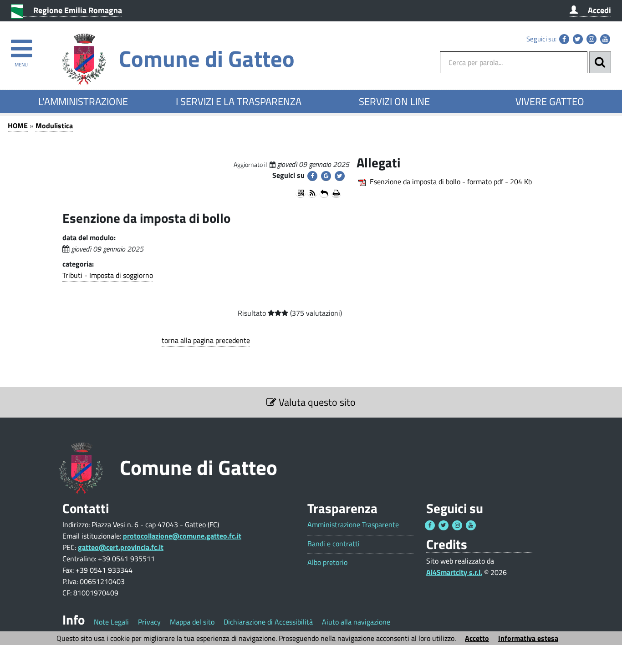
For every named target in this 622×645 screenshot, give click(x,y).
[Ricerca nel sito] (600, 62)
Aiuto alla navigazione (356, 621)
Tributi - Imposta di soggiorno (107, 275)
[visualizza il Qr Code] (301, 193)
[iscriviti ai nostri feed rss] (312, 193)
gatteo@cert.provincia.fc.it (120, 547)
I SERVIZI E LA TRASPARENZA (238, 101)
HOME (18, 125)
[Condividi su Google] (326, 176)
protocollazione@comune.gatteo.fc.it (182, 535)
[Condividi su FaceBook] (312, 176)
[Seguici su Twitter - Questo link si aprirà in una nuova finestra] (578, 39)
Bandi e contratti (333, 543)
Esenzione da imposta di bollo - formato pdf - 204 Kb (451, 181)
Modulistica (54, 125)
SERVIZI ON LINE (394, 101)
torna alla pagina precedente (206, 340)
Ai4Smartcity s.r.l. (454, 572)
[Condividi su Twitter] (340, 176)
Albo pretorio (327, 562)
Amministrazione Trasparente (353, 524)
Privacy (149, 621)
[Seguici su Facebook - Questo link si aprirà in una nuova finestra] (564, 39)
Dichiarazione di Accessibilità (268, 621)
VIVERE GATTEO (549, 101)
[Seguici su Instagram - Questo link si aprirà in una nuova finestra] (591, 39)
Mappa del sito (192, 621)
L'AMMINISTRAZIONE (83, 101)
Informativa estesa (528, 638)
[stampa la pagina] (336, 193)
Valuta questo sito (316, 402)
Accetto (477, 638)
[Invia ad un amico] (324, 193)
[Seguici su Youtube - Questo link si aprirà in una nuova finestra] (605, 39)
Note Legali (111, 621)
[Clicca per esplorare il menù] (21, 44)
